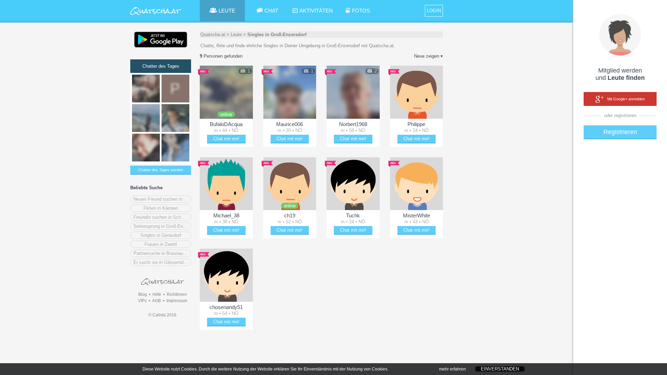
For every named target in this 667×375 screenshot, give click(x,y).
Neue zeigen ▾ (428, 56)
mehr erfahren (452, 369)
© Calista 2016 (162, 314)
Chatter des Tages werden (160, 170)
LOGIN (434, 10)
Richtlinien (177, 294)
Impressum (176, 300)
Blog (142, 294)
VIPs (142, 300)
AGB (156, 300)
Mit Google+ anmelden (626, 99)
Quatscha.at (212, 34)
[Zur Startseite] (155, 15)
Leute (236, 34)
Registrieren (620, 131)
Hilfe (157, 294)
